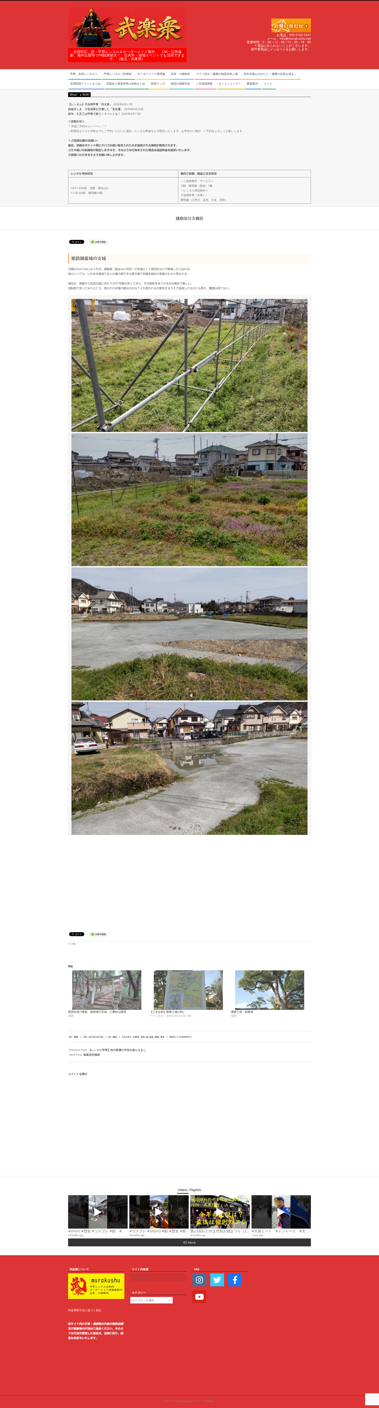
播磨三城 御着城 (242, 1012)
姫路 (151, 1036)
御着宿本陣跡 (91, 1054)
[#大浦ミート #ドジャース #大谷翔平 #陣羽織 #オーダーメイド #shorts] (281, 1212)
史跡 (142, 1036)
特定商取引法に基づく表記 (84, 1310)
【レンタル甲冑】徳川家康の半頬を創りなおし (117, 1050)
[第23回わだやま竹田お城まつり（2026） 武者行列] (220, 1212)
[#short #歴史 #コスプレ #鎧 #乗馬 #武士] (98, 1212)
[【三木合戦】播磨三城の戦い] (188, 990)
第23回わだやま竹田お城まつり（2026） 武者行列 (232, 1230)
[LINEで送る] (98, 241)
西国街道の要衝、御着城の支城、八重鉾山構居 (97, 1012)
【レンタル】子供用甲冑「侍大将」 (90, 104)
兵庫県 (136, 1036)
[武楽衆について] (96, 1276)
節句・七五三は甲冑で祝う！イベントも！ (94, 114)
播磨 (157, 1036)
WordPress (209, 1400)
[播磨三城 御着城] (270, 990)
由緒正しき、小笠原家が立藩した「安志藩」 (95, 109)
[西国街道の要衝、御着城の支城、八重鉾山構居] (107, 990)
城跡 (115, 1036)
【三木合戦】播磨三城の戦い (168, 1012)
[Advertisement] (283, 1326)
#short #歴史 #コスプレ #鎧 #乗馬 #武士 (104, 1230)
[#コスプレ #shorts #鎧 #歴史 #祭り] (159, 1212)
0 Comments (184, 1036)
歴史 (162, 1036)
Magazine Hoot (186, 1400)
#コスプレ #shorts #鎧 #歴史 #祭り (159, 1230)
